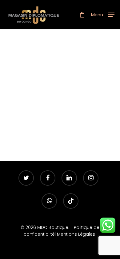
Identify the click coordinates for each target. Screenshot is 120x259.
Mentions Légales (76, 234)
